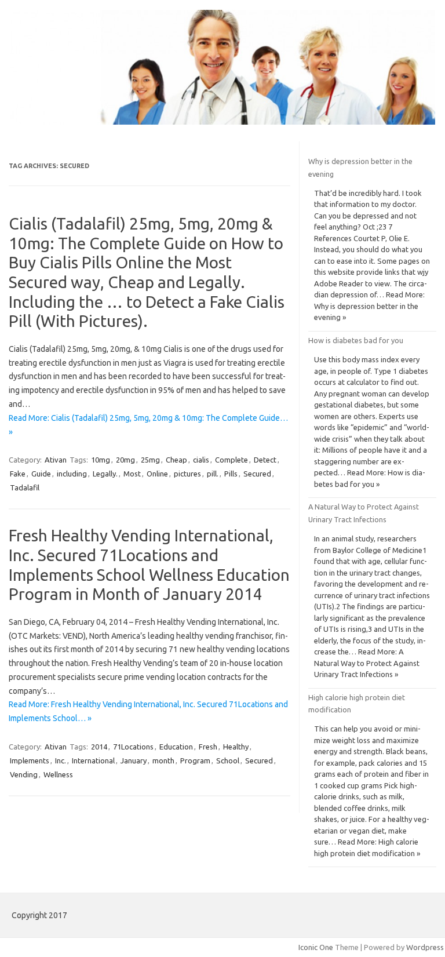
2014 (99, 747)
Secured (257, 474)
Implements (29, 760)
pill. (212, 474)
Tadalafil (24, 487)
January (134, 760)
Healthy (236, 747)
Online (157, 474)
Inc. (60, 760)
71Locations (133, 747)
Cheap (176, 460)
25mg (150, 460)
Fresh (208, 747)
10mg (100, 460)
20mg (125, 460)
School (227, 760)
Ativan (56, 460)
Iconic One (315, 947)
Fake (17, 474)
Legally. (105, 474)
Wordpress (425, 947)
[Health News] (222, 121)
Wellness (58, 774)
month (163, 760)
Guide (41, 474)
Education (176, 747)
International (93, 760)
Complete (231, 460)
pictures (187, 474)
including (72, 474)
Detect (265, 460)
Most (132, 474)
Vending (24, 774)
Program (195, 760)
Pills (231, 474)
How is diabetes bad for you (355, 340)
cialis (201, 460)
